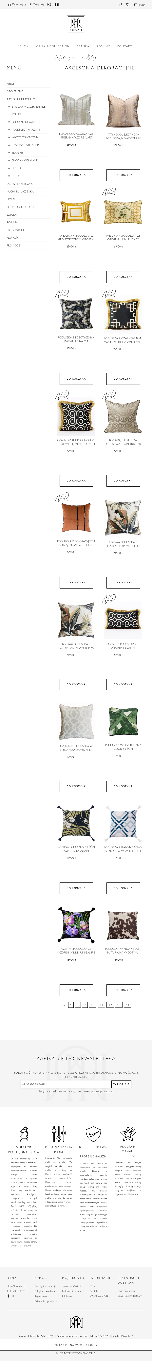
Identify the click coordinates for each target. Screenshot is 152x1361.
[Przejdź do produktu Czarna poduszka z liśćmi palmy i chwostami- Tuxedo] (76, 823)
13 (119, 1005)
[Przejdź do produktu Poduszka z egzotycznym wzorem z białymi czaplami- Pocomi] (76, 314)
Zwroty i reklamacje (45, 1286)
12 (110, 1005)
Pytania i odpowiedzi (45, 1301)
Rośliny (12, 222)
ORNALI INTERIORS (21, 1245)
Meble (10, 83)
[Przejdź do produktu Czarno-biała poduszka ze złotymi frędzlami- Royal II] (76, 416)
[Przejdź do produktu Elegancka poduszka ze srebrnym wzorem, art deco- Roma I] (76, 110)
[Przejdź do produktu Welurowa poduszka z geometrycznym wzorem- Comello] (76, 212)
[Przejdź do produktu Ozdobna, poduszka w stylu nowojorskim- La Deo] (76, 722)
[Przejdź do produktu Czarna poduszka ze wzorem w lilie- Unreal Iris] (76, 925)
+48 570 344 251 (16, 1291)
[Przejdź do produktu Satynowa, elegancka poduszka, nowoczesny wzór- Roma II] (123, 111)
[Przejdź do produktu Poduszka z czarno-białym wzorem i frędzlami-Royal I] (123, 314)
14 (127, 1005)
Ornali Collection (20, 207)
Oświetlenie (15, 91)
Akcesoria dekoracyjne (23, 99)
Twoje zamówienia (72, 1286)
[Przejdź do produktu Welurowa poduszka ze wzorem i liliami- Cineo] (123, 212)
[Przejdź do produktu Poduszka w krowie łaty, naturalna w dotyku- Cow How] (123, 925)
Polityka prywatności (45, 1291)
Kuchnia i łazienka (20, 191)
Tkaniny (17, 152)
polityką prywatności (102, 1091)
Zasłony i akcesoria (26, 145)
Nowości (13, 238)
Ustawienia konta (71, 1291)
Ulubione (67, 1296)
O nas (93, 1286)
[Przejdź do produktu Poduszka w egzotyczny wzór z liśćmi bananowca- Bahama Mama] (123, 721)
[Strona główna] (76, 23)
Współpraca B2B (99, 1296)
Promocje (13, 245)
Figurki (16, 176)
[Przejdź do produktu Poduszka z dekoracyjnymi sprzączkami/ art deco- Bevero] (76, 518)
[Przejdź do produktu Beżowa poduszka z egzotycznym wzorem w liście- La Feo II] (76, 620)
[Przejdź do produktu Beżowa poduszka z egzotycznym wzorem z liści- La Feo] (123, 518)
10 (92, 1005)
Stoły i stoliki (16, 230)
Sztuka (12, 214)
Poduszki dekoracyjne (27, 122)
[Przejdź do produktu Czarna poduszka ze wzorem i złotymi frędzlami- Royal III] (123, 620)
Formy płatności (126, 1291)
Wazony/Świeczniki (25, 137)
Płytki (11, 199)
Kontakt (94, 1291)
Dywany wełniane (25, 160)
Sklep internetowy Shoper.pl (76, 1353)
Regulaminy (40, 1296)
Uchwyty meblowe (20, 184)
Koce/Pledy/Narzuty (26, 129)
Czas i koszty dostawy (130, 1295)
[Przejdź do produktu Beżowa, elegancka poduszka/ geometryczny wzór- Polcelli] (123, 416)
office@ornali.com (16, 1286)
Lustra (16, 168)
